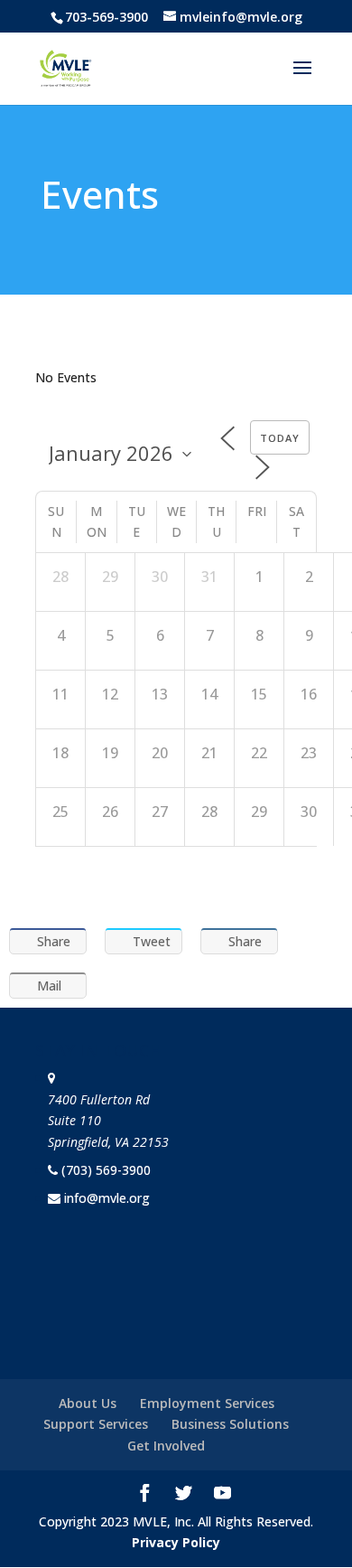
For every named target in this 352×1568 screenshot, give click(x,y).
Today (280, 438)
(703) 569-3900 (106, 1169)
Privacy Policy (176, 1542)
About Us (87, 1403)
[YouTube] (222, 1495)
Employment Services (207, 1403)
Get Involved (166, 1445)
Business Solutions (230, 1423)
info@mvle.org (107, 1198)
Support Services (95, 1423)
